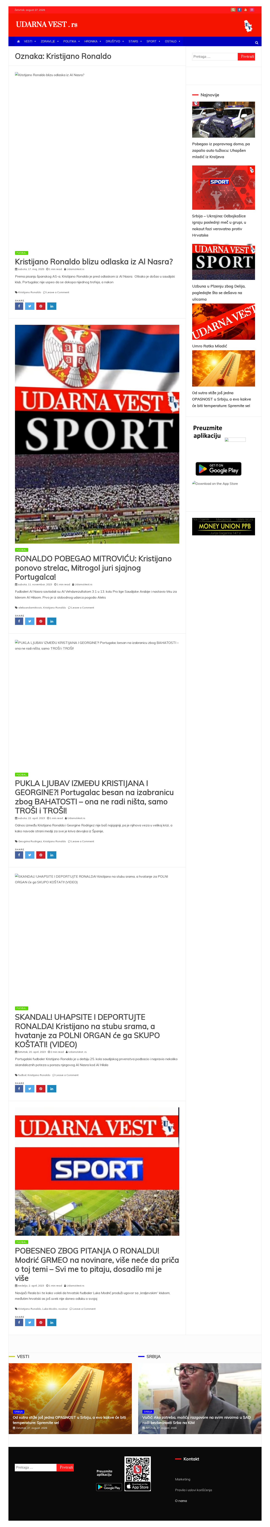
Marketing (182, 1479)
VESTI (28, 41)
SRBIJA (18, 1411)
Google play (233, 10)
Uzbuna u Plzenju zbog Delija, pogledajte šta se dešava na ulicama (218, 292)
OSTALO (171, 41)
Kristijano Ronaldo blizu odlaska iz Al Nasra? (94, 261)
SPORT (152, 41)
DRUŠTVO (113, 41)
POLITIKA (69, 41)
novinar (63, 1308)
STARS (133, 41)
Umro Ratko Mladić (209, 346)
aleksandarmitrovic (30, 607)
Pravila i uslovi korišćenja (193, 1490)
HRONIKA (91, 41)
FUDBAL (21, 252)
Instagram (252, 10)
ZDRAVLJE (48, 41)
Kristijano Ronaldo (29, 292)
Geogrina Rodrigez (30, 841)
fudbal (22, 1075)
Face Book (239, 10)
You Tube (245, 10)
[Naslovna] (18, 41)
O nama (181, 1501)
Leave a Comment (57, 292)
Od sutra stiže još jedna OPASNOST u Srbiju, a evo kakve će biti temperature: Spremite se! (221, 399)
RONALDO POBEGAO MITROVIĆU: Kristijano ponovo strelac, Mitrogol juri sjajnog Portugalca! (93, 567)
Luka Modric (49, 1308)
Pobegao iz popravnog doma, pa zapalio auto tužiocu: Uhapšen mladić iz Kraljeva (221, 150)
